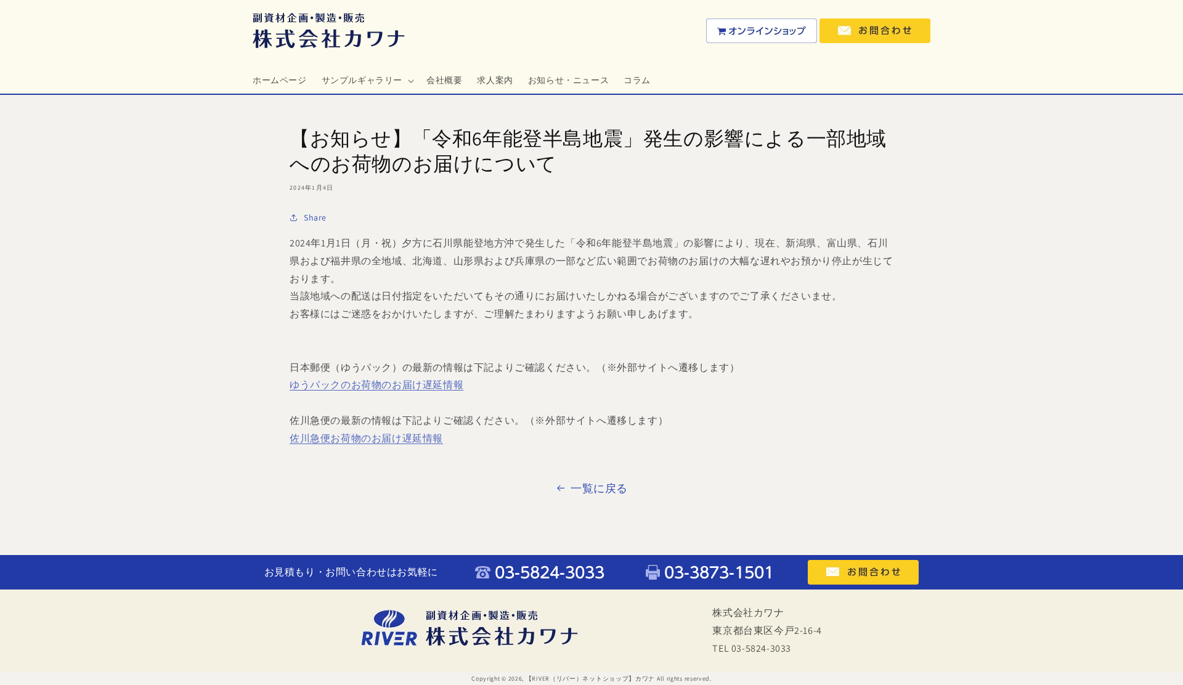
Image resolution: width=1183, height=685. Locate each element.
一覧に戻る (599, 488)
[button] (366, 80)
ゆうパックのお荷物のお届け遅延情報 (376, 384)
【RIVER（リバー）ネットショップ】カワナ (590, 679)
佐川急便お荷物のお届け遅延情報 (366, 438)
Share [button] (315, 217)
